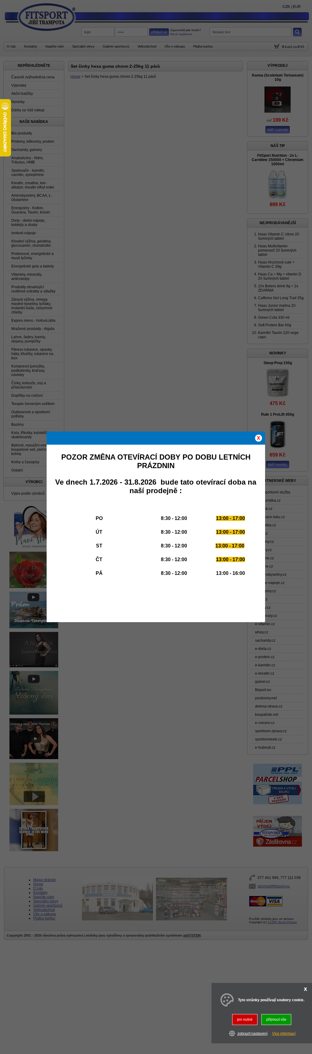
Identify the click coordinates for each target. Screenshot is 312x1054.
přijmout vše (276, 1019)
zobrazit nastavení (252, 1033)
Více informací (284, 1033)
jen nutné (245, 1019)
